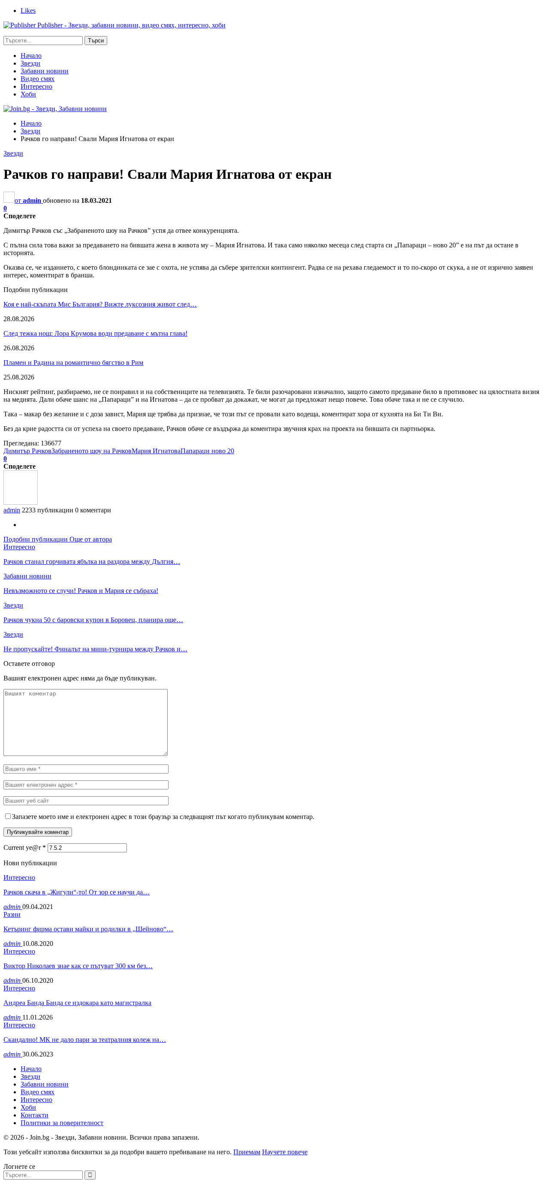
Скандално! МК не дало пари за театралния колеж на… (84, 1039)
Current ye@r (24, 847)
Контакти (34, 1115)
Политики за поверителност (62, 1122)
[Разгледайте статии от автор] (20, 502)
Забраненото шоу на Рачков (91, 451)
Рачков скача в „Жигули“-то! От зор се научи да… (76, 892)
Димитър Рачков (27, 451)
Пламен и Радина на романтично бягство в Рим (73, 362)
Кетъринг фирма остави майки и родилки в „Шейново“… (88, 929)
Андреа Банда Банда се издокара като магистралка (77, 1002)
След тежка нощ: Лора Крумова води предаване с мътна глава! (95, 333)
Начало (31, 55)
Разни (12, 914)
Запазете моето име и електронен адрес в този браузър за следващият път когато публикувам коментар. (163, 816)
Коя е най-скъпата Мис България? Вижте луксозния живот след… (100, 304)
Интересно (36, 86)
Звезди (30, 63)
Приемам (246, 1152)
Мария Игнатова (156, 451)
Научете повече (285, 1152)
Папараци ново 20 (207, 451)
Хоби (28, 94)
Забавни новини (45, 71)
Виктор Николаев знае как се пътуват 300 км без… (78, 965)
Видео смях (37, 78)
